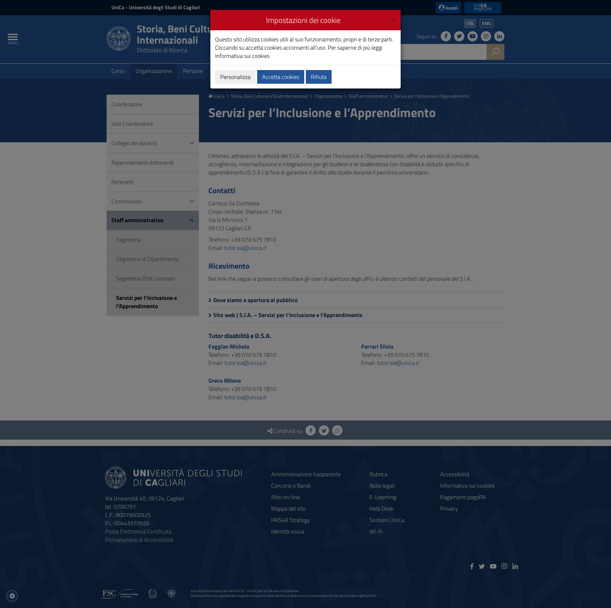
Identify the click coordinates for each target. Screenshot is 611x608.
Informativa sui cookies (242, 56)
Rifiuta (319, 77)
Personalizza (235, 77)
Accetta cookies (280, 77)
